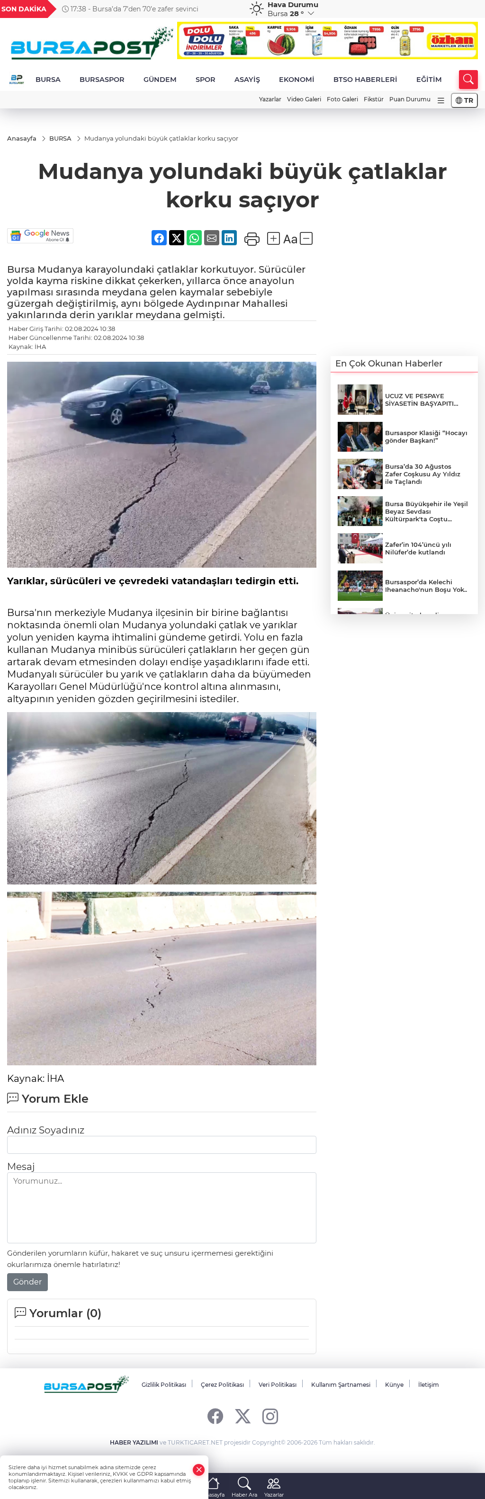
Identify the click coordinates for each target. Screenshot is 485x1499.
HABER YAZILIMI (134, 1442)
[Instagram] (270, 1416)
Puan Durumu (410, 99)
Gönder (27, 1281)
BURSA (48, 79)
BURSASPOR (102, 79)
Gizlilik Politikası (164, 1384)
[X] (242, 1416)
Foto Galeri (342, 99)
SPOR (206, 79)
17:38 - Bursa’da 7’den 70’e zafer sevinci (133, 9)
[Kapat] (199, 1470)
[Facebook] (215, 1416)
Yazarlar (270, 99)
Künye (394, 1384)
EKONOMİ (296, 79)
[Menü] (441, 100)
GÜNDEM (160, 79)
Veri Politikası (277, 1384)
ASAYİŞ (247, 79)
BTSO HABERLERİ (365, 79)
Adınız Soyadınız (45, 1130)
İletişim (428, 1384)
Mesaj (21, 1166)
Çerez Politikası (222, 1384)
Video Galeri (304, 99)
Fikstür (374, 99)
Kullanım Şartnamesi (340, 1384)
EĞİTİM (429, 79)
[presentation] (229, 9)
